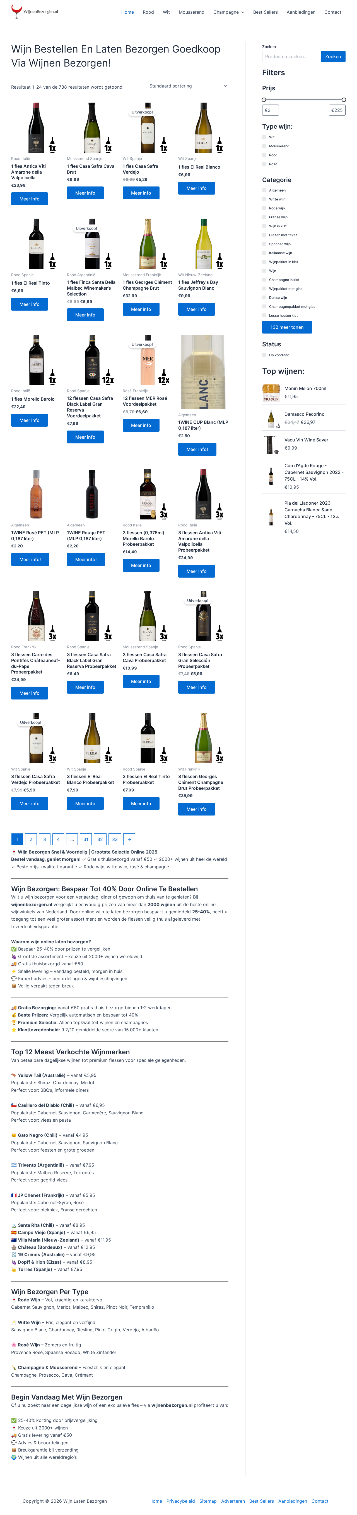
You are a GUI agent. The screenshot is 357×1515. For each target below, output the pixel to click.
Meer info (30, 199)
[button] (241, 12)
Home (127, 12)
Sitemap (208, 1501)
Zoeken (269, 46)
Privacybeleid (181, 1501)
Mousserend (191, 12)
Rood (148, 12)
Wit (166, 12)
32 (100, 839)
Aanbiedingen (301, 12)
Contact (332, 12)
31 (85, 839)
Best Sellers (265, 12)
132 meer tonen (287, 327)
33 (115, 839)
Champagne (226, 12)
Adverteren (233, 1501)
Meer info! (197, 449)
